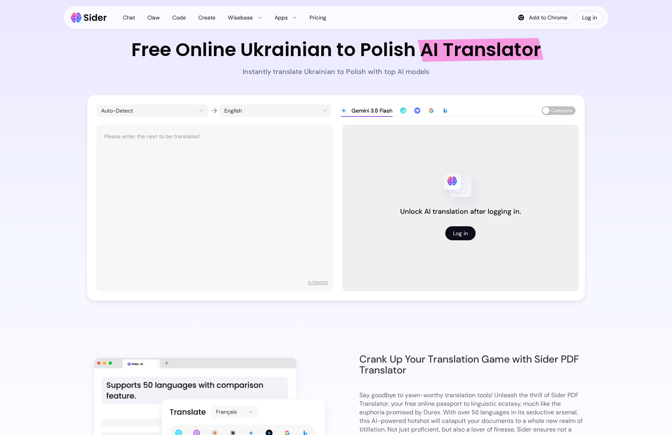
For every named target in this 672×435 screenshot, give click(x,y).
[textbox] (214, 204)
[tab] (366, 110)
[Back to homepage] (88, 17)
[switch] (559, 110)
